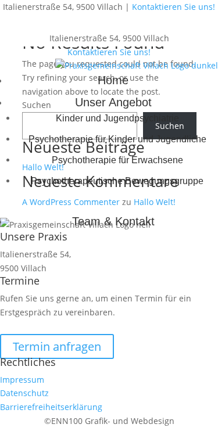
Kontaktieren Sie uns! (173, 6)
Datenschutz (24, 392)
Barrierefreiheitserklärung (51, 406)
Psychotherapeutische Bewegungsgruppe (117, 181)
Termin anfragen (57, 346)
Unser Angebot (113, 102)
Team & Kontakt (113, 221)
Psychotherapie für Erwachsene (117, 160)
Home (113, 80)
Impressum (22, 379)
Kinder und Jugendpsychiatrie (117, 118)
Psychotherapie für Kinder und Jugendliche (117, 139)
